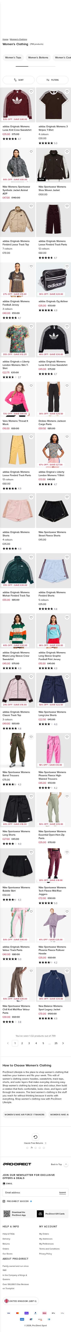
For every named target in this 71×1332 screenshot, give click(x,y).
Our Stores (8, 1253)
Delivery (6, 1238)
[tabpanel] (35, 1192)
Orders (6, 1248)
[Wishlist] (31, 91)
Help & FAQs (9, 1233)
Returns (6, 1243)
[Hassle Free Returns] (35, 1138)
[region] (35, 57)
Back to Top (56, 1164)
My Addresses (46, 1238)
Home (5, 39)
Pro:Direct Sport (39, 1325)
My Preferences (46, 1243)
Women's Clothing (18, 39)
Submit (62, 1192)
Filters (55, 79)
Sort (21, 79)
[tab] (8, 1183)
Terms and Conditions (49, 1248)
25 (56, 1043)
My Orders (44, 1233)
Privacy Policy (45, 1253)
